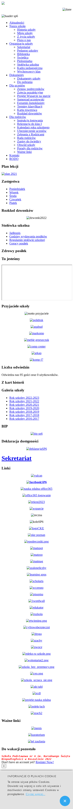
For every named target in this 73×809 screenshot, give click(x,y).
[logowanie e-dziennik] (36, 475)
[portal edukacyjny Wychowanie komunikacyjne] (37, 634)
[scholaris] (36, 581)
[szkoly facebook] (36, 482)
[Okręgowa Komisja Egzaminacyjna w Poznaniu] (36, 535)
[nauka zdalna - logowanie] (36, 488)
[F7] (36, 359)
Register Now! (45, 762)
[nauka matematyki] (36, 548)
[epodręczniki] (36, 541)
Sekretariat (17, 458)
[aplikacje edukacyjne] (36, 574)
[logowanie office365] (36, 495)
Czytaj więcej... (35, 794)
